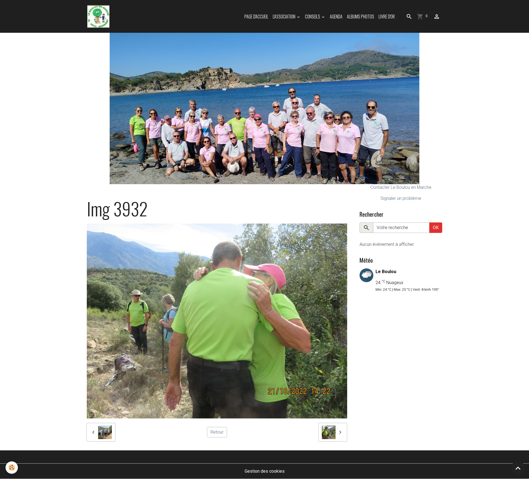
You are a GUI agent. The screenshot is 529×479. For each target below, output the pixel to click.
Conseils (313, 16)
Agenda (336, 16)
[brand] (99, 16)
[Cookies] (12, 467)
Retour (216, 432)
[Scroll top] (518, 468)
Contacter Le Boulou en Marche (400, 187)
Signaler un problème (400, 198)
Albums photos (360, 16)
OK (436, 227)
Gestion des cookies (265, 471)
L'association (284, 16)
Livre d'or (387, 16)
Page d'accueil (256, 16)
